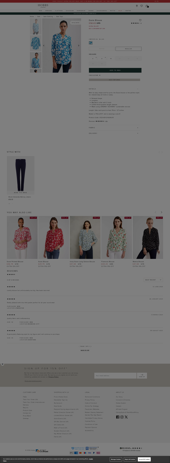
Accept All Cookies (144, 459)
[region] (85, 459)
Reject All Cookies (130, 459)
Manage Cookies (116, 459)
